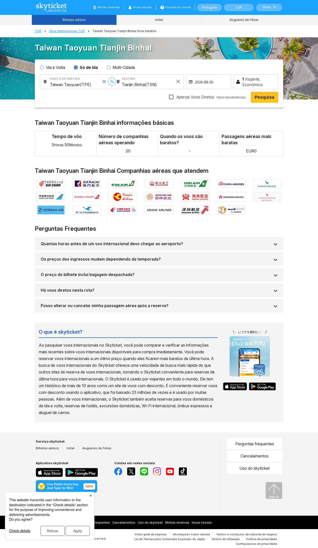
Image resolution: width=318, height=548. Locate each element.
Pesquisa (264, 97)
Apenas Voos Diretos (210, 96)
